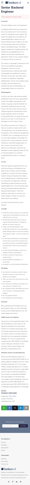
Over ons (3, 442)
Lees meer (3, 390)
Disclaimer (3, 459)
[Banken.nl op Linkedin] (17, 482)
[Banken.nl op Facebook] (13, 482)
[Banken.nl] (17, 1)
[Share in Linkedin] (20, 408)
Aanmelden (23, 426)
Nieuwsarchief (4, 447)
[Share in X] (15, 408)
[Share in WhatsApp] (4, 408)
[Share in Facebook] (9, 408)
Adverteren (4, 445)
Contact (3, 450)
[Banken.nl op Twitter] (9, 482)
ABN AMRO (12, 396)
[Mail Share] (26, 408)
